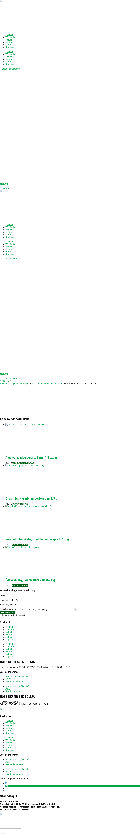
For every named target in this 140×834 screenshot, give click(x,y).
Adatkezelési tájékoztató (17, 677)
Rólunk (8, 40)
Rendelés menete (14, 681)
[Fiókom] (54, 179)
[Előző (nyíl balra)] (1, 833)
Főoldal (9, 35)
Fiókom (4, 183)
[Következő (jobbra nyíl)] (4, 833)
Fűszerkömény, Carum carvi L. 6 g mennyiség (25, 609)
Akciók (8, 42)
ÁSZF (8, 679)
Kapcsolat (10, 47)
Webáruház (11, 37)
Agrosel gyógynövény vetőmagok (47, 383)
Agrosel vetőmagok (20, 383)
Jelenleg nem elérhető (23, 463)
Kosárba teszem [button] (20, 504)
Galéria (9, 45)
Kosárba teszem (7, 613)
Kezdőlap (4, 383)
